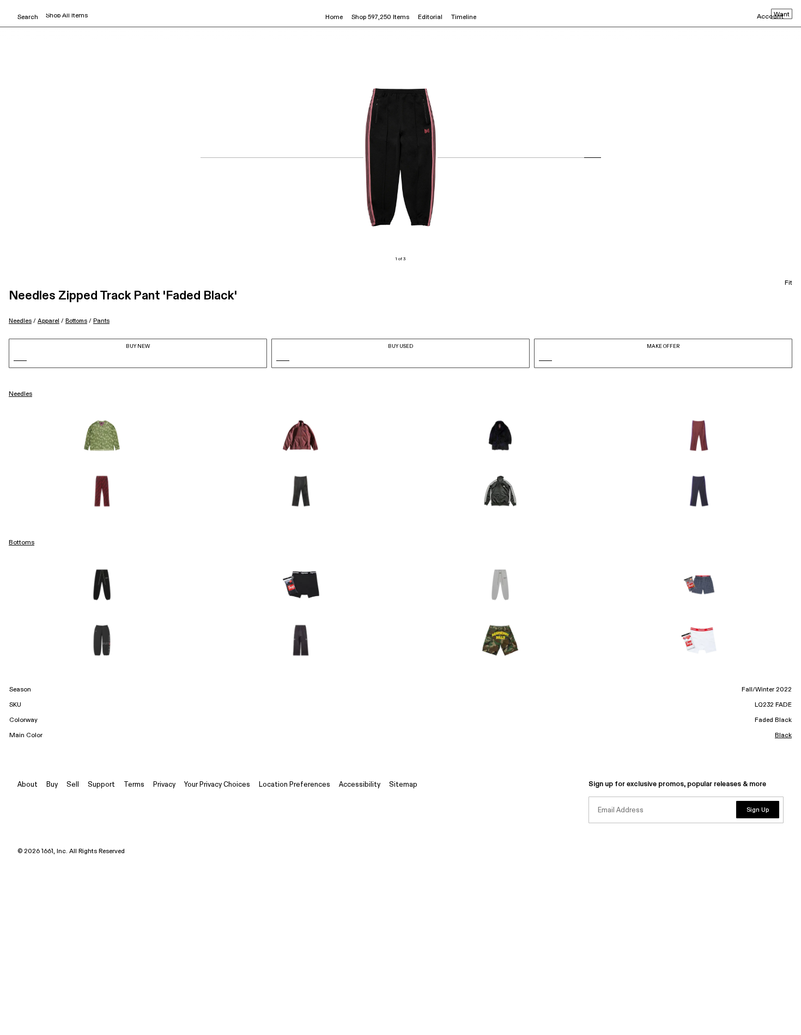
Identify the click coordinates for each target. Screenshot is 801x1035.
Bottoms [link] (21, 543)
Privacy (164, 784)
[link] (102, 436)
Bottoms (76, 321)
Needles (20, 321)
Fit (788, 283)
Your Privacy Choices (217, 784)
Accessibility (359, 784)
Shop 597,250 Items (380, 17)
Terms (134, 784)
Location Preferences (294, 784)
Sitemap (403, 784)
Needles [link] (20, 394)
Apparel (48, 321)
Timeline (463, 17)
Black (783, 735)
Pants (101, 321)
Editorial (430, 17)
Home (334, 17)
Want (782, 14)
